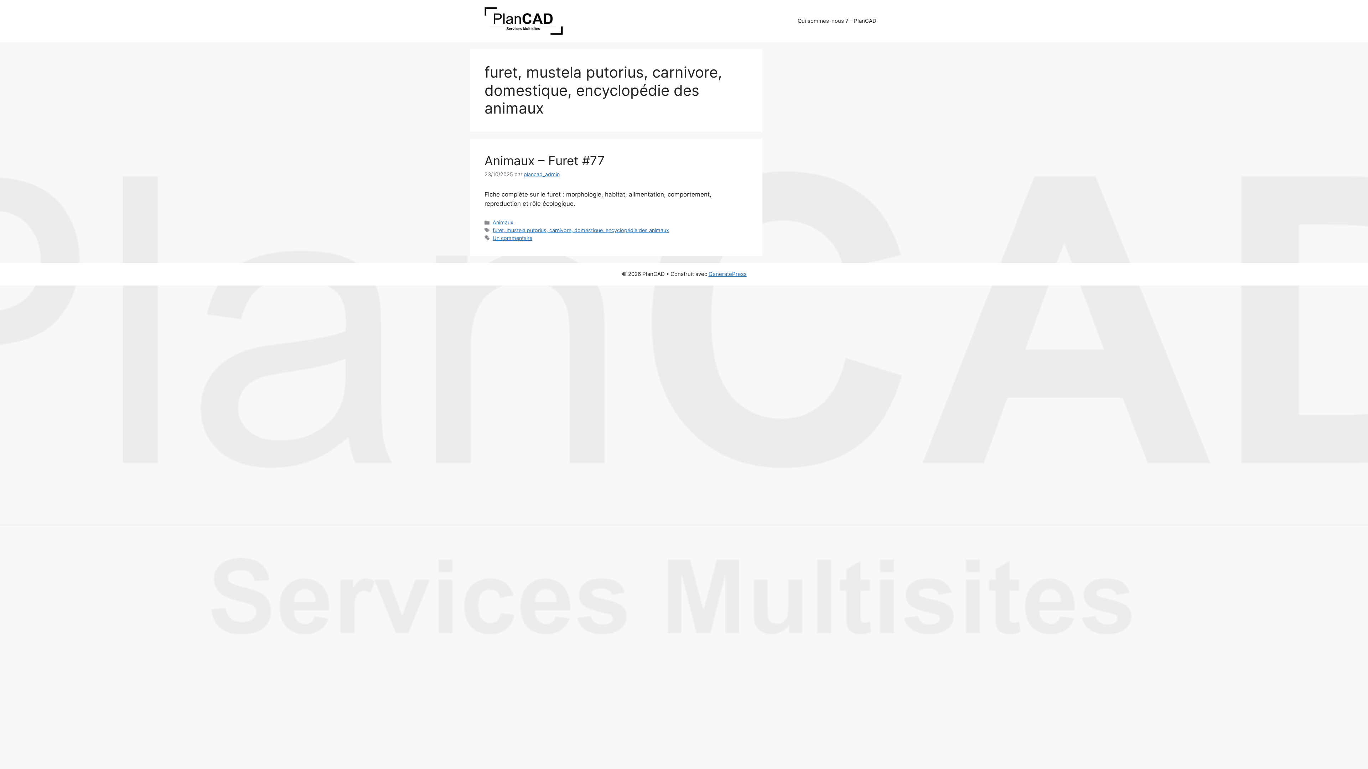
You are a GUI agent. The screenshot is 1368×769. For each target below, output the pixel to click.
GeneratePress (728, 274)
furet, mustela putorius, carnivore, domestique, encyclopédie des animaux (581, 230)
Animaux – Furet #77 (544, 160)
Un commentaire (512, 238)
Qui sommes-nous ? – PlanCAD (837, 20)
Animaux (503, 222)
